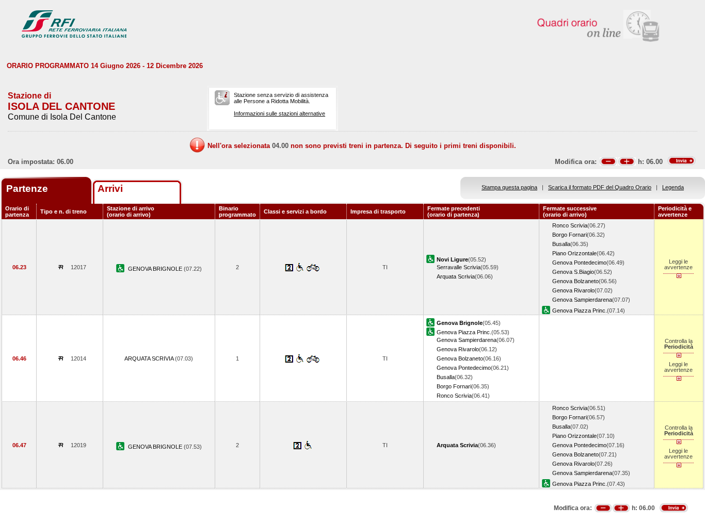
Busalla (561, 244)
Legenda (673, 187)
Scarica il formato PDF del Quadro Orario (599, 187)
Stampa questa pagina (509, 187)
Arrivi (110, 188)
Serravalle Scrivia (458, 267)
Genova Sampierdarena (582, 300)
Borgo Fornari (569, 235)
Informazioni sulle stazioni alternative (279, 113)
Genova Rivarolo (573, 290)
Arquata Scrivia (456, 276)
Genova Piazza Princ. (579, 310)
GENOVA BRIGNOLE (156, 269)
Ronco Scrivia (569, 225)
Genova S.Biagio (573, 272)
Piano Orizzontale (574, 253)
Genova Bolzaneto (575, 281)
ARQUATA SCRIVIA (149, 358)
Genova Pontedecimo (579, 262)
